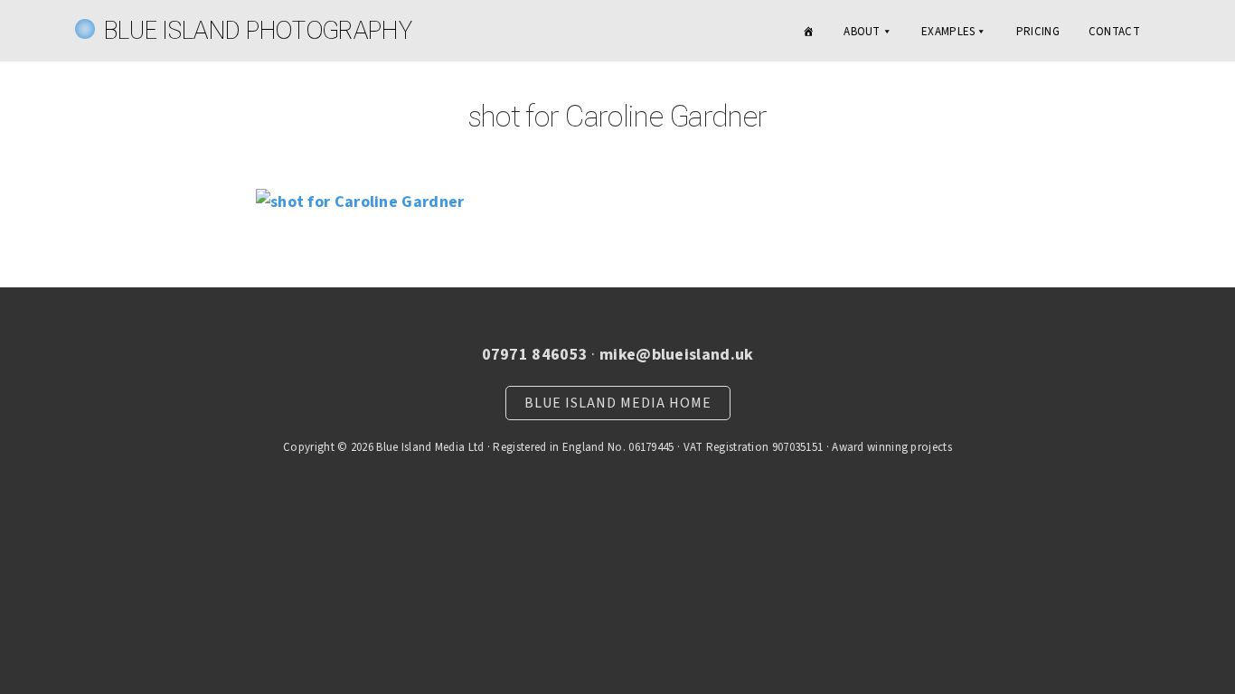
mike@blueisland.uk (676, 354)
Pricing (1038, 31)
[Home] (809, 32)
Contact (1114, 31)
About (862, 31)
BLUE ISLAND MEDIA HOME (618, 403)
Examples (948, 31)
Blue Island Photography (258, 30)
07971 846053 (535, 354)
